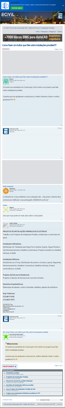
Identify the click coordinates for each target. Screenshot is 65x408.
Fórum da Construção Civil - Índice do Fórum (25, 28)
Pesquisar (44, 31)
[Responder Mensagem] (6, 49)
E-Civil (6, 28)
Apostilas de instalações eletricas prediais (20, 385)
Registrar (53, 31)
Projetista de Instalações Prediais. (17, 377)
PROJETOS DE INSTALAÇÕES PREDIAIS (19, 381)
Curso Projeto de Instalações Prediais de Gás (20, 389)
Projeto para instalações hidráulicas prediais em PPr (23, 393)
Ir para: (37, 399)
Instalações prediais (12, 373)
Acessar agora (17, 8)
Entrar (60, 31)
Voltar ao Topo (61, 125)
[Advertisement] (32, 62)
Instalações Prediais (47, 28)
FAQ (37, 31)
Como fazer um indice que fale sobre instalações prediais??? (29, 45)
